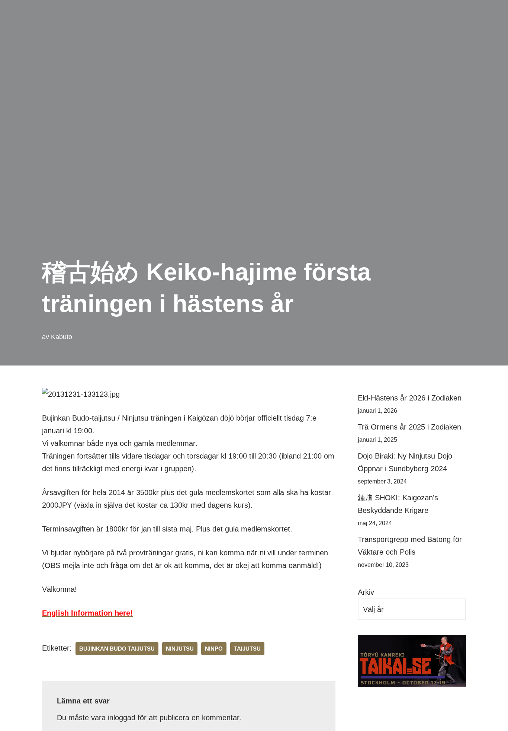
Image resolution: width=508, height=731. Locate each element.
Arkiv (366, 592)
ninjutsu (180, 648)
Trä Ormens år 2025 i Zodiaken (409, 427)
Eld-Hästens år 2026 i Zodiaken (410, 398)
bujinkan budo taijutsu (117, 648)
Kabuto (61, 337)
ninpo (214, 648)
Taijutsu (247, 648)
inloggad (121, 718)
